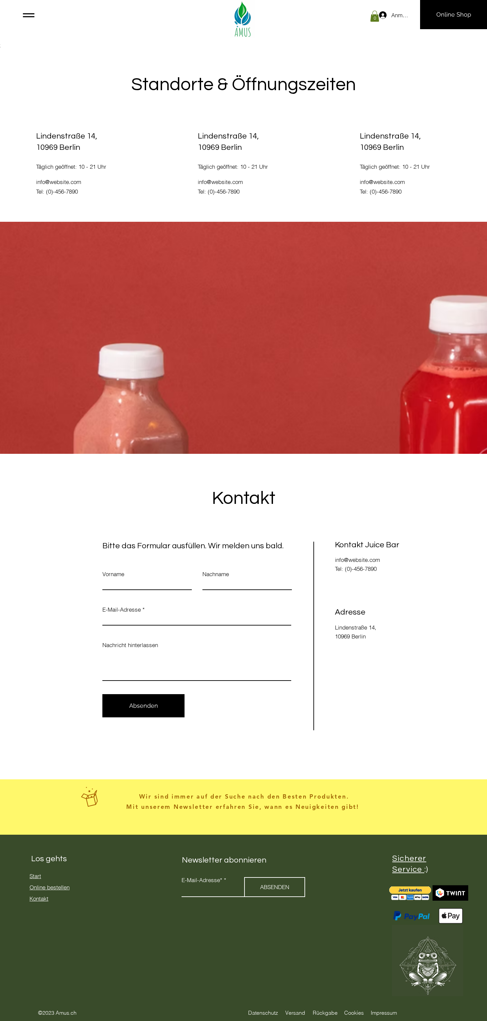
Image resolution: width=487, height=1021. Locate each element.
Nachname (215, 574)
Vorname (113, 574)
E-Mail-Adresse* (202, 880)
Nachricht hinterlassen (130, 645)
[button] (29, 15)
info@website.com (58, 181)
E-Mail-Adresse (121, 609)
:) (426, 869)
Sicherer (409, 858)
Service (407, 869)
